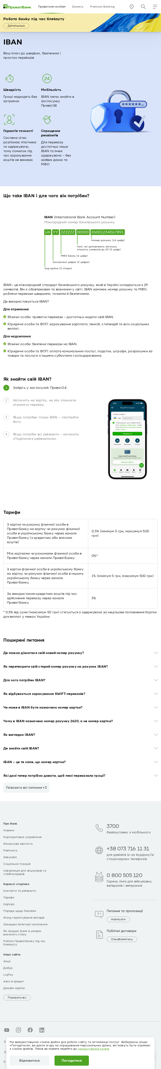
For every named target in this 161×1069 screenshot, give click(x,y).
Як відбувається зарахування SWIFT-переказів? (44, 694)
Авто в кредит (13, 981)
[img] (17, 6)
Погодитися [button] (72, 1060)
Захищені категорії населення (25, 924)
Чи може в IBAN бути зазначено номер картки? (43, 707)
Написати (118, 919)
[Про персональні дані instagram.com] (18, 1030)
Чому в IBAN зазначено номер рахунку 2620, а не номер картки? (58, 721)
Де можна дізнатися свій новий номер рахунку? (43, 653)
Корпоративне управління (22, 837)
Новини (8, 830)
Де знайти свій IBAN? (21, 748)
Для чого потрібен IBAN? (24, 680)
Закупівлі (10, 857)
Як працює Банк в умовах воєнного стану (22, 932)
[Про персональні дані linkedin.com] (42, 1030)
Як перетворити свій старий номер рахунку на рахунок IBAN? (55, 666)
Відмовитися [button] (29, 1060)
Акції (6, 961)
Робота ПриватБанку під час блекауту (24, 943)
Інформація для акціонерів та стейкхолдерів (24, 872)
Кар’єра (8, 904)
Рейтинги (10, 850)
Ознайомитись (122, 939)
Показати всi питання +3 (26, 788)
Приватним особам (52, 6)
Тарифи (8, 897)
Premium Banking (102, 6)
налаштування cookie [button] (93, 1049)
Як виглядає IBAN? (19, 735)
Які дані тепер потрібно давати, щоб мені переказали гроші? (54, 776)
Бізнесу (78, 6)
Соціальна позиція (17, 864)
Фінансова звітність (18, 844)
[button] (155, 6)
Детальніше (16, 25)
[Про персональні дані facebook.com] (30, 1030)
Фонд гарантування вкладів (23, 917)
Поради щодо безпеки (19, 911)
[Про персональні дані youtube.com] (6, 1030)
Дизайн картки (14, 988)
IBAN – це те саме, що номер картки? (34, 762)
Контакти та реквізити (19, 891)
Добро (8, 968)
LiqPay (8, 974)
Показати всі (17, 997)
